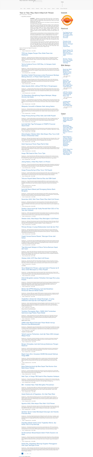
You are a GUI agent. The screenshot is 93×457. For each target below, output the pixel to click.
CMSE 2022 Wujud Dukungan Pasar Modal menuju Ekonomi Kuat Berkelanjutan (38, 323)
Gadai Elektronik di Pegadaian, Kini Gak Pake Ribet (38, 394)
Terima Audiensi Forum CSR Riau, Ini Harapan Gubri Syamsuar (39, 65)
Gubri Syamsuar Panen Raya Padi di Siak (35, 144)
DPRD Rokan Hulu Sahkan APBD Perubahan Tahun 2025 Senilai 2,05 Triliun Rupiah (68, 151)
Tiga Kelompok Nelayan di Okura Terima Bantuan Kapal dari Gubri (40, 248)
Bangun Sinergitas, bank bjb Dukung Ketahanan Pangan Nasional (40, 345)
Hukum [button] (42, 8)
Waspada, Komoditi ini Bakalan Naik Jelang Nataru (38, 106)
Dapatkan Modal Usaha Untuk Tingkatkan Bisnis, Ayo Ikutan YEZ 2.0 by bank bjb (39, 423)
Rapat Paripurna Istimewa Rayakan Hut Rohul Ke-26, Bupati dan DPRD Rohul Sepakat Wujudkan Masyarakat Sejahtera (67, 141)
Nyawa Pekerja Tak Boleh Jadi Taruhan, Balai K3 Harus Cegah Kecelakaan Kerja (68, 52)
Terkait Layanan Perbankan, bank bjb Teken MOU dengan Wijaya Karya (40, 335)
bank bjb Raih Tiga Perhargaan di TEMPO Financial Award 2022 (38, 125)
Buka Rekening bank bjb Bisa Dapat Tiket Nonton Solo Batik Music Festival (39, 367)
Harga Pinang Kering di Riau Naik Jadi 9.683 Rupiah (39, 116)
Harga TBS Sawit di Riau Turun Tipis (33, 153)
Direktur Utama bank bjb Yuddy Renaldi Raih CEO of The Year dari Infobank (40, 209)
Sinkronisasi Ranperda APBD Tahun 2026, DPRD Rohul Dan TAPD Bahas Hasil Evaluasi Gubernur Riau (68, 129)
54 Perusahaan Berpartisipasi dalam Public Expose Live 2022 (40, 433)
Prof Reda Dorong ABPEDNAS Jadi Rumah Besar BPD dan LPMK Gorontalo (68, 35)
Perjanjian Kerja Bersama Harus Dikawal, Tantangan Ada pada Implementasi (68, 43)
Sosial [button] (45, 8)
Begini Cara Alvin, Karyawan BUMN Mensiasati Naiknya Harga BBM (40, 355)
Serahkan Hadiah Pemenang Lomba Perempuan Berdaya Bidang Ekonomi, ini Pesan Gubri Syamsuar (40, 76)
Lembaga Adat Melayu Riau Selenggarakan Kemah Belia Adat (67, 103)
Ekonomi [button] (33, 8)
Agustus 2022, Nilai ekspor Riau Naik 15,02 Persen (38, 403)
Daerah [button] (53, 8)
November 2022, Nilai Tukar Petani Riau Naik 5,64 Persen (40, 199)
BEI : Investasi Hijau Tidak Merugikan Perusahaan (38, 385)
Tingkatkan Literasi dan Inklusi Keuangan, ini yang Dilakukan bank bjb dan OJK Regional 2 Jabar (38, 299)
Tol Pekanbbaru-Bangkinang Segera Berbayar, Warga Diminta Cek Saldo (39, 96)
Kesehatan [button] (37, 8)
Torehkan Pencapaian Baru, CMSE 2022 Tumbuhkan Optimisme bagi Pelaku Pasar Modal (39, 312)
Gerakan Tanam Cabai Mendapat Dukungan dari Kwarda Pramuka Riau (40, 412)
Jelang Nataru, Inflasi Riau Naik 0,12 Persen (36, 162)
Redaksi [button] (57, 8)
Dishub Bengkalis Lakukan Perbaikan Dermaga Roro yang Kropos (40, 278)
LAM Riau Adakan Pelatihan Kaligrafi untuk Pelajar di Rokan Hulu (67, 94)
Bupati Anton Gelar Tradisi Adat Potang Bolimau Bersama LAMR (68, 119)
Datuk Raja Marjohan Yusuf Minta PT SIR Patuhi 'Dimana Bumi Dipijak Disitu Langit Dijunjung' (68, 83)
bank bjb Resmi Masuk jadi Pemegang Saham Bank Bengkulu (38, 190)
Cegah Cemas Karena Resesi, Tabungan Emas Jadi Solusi (38, 237)
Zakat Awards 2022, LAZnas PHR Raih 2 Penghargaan (39, 86)
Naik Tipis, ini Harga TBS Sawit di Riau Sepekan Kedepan (40, 376)
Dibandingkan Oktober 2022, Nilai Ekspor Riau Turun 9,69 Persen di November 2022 (40, 135)
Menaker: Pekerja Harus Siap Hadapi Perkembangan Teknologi (68, 60)
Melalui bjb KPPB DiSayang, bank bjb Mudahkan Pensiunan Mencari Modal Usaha (37, 289)
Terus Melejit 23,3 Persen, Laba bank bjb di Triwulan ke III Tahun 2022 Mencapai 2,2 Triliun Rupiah (40, 269)
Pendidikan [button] (28, 8)
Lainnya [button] (49, 8)
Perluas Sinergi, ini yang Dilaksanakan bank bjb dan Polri (40, 227)
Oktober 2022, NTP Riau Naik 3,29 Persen (35, 258)
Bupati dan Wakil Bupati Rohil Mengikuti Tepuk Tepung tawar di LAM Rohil (67, 71)
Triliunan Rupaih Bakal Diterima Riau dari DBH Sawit (39, 178)
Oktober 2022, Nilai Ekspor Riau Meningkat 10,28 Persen (40, 218)
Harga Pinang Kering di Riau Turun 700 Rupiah (37, 170)
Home (21, 8)
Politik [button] (24, 8)
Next (27, 453)
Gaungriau (20, 456)
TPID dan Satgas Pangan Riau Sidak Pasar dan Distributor (37, 54)
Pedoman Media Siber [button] (63, 8)
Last (30, 453)
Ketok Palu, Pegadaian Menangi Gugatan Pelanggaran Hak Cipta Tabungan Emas (39, 444)
